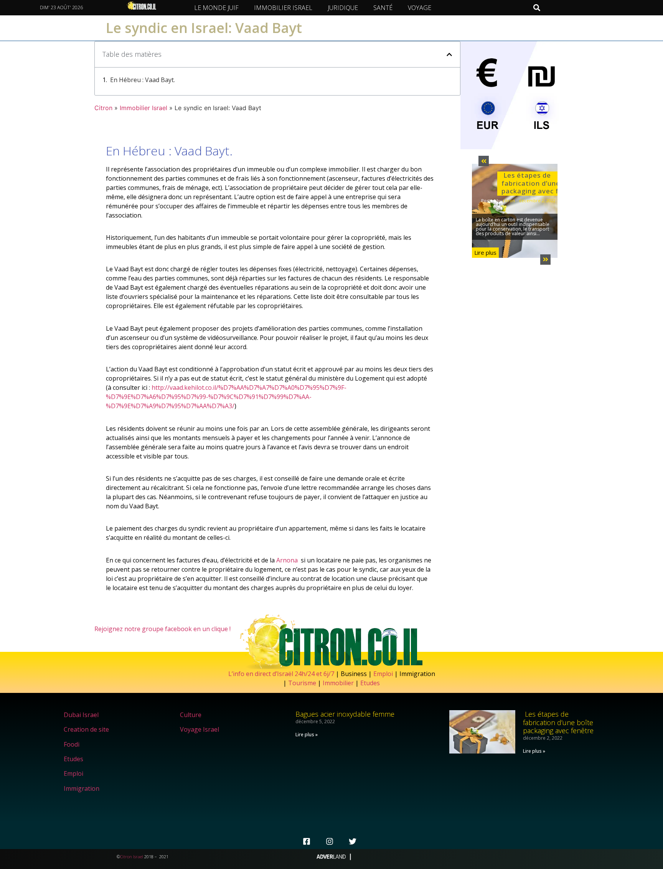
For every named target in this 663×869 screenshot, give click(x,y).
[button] (536, 8)
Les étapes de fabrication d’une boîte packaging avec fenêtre (541, 183)
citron (509, 200)
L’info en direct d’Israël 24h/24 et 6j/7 (282, 673)
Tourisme (302, 683)
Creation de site (86, 729)
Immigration (81, 788)
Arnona (287, 560)
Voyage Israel (199, 729)
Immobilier (338, 683)
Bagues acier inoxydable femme (344, 714)
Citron (103, 108)
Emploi (383, 673)
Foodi (71, 744)
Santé (383, 8)
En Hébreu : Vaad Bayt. (142, 80)
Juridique (343, 8)
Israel (138, 856)
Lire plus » (306, 734)
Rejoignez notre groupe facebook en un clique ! (162, 629)
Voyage (419, 8)
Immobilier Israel (283, 8)
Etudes (370, 683)
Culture (190, 715)
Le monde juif (216, 8)
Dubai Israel (81, 715)
